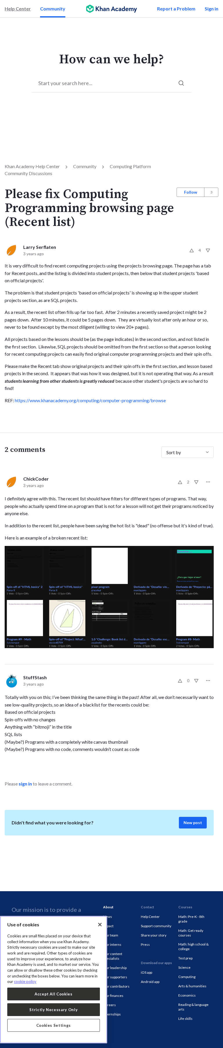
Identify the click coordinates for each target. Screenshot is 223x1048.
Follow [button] (190, 192)
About (108, 907)
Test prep (185, 958)
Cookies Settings (53, 1025)
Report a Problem (176, 8)
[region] (53, 979)
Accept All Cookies (54, 994)
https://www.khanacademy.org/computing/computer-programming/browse (90, 400)
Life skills (185, 1018)
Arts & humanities (192, 986)
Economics (187, 995)
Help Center (18, 8)
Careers (109, 1005)
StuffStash (35, 677)
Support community (156, 926)
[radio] (191, 250)
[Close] (99, 924)
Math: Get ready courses (190, 932)
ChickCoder (36, 478)
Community (52, 8)
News (107, 916)
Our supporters (115, 977)
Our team (110, 935)
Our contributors (116, 986)
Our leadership (115, 968)
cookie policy (25, 981)
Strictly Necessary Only (53, 1009)
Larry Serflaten (39, 247)
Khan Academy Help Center (32, 166)
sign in (25, 783)
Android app (150, 981)
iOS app (146, 972)
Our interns (112, 944)
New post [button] (193, 822)
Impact (108, 926)
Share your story (153, 935)
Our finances (113, 995)
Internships (112, 1014)
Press (145, 944)
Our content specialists (112, 956)
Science (184, 967)
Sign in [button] (211, 8)
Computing (186, 977)
